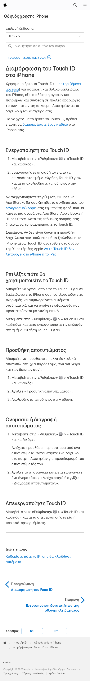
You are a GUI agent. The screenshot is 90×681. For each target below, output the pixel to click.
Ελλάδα (7, 662)
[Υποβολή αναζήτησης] (10, 46)
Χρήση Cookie (56, 673)
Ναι (32, 631)
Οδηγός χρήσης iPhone (26, 16)
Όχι (56, 631)
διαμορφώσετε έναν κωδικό (45, 124)
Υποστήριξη (20, 642)
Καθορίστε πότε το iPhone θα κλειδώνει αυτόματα (38, 559)
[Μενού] (85, 5)
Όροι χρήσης (10, 673)
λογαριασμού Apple (21, 208)
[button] (75, 5)
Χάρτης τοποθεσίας (33, 673)
